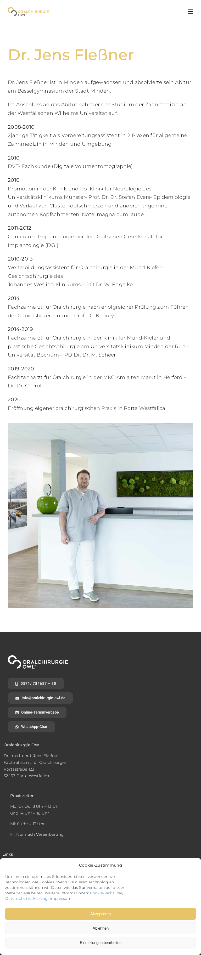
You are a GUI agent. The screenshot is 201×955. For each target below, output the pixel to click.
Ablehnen (101, 928)
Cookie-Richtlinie (106, 893)
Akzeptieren (100, 914)
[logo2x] (28, 10)
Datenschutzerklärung (26, 898)
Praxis (108, 408)
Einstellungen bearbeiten (100, 942)
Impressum (60, 898)
